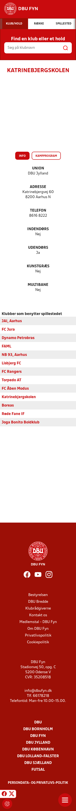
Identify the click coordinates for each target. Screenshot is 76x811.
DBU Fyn (38, 736)
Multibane (38, 285)
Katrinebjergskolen (19, 397)
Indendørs (38, 229)
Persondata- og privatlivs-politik (38, 782)
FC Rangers (12, 372)
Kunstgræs (38, 266)
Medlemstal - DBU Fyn (38, 622)
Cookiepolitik (38, 642)
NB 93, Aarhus (14, 355)
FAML (6, 346)
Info (22, 156)
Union (38, 168)
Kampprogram (46, 156)
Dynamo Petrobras (18, 338)
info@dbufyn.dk (38, 691)
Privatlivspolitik (38, 635)
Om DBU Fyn (38, 629)
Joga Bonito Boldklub (20, 422)
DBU (38, 722)
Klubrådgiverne (38, 608)
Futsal (38, 770)
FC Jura (8, 329)
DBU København (38, 749)
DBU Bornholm (38, 729)
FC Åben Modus (15, 389)
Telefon (38, 210)
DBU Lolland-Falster (38, 756)
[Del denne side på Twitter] (11, 794)
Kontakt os (38, 615)
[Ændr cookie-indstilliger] (7, 804)
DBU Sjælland (38, 763)
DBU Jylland (38, 743)
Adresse (38, 187)
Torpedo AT (11, 380)
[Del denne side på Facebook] (4, 794)
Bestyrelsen (38, 595)
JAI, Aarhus (12, 321)
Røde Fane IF (13, 414)
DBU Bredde (38, 602)
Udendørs (38, 248)
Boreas (8, 405)
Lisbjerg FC (11, 363)
